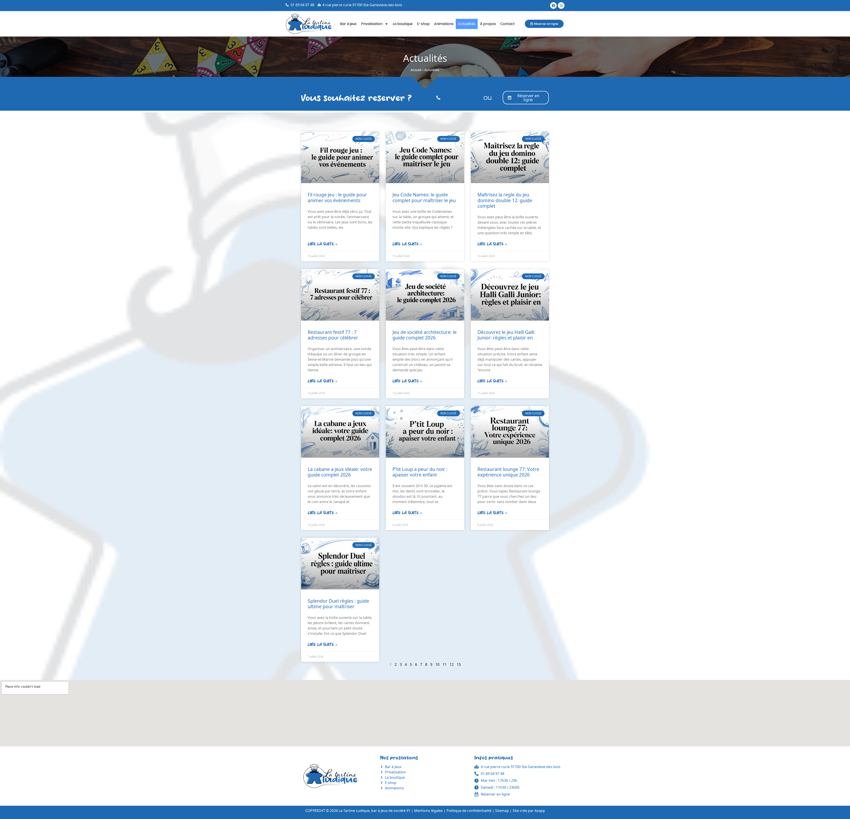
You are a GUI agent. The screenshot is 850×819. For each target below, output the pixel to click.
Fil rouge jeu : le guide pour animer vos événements (337, 197)
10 (437, 664)
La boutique (403, 23)
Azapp (540, 810)
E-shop (423, 23)
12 (452, 664)
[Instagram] (561, 5)
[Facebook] (553, 5)
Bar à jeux (348, 23)
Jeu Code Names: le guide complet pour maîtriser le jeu (424, 197)
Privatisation (371, 23)
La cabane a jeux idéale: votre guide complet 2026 (340, 472)
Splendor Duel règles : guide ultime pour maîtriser (338, 604)
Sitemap (502, 810)
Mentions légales (428, 810)
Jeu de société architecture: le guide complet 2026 (424, 335)
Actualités (466, 23)
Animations (444, 23)
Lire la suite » (322, 243)
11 (444, 664)
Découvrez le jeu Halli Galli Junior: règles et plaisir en (505, 335)
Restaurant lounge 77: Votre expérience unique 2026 (508, 472)
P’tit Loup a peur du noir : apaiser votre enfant (420, 472)
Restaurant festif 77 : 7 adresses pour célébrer (333, 335)
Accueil (416, 70)
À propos (488, 23)
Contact (507, 23)
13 (459, 664)
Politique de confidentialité (468, 810)
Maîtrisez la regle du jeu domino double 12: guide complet (504, 200)
